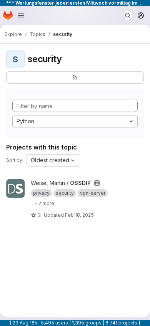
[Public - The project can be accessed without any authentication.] (97, 183)
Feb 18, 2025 (79, 215)
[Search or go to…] (127, 15)
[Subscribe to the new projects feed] (75, 77)
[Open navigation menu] (21, 15)
